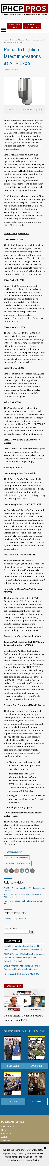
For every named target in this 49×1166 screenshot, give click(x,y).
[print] (32, 871)
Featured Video (13, 986)
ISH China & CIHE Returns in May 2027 (21, 974)
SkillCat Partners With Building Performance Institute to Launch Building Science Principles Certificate (24, 957)
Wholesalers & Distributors (18, 863)
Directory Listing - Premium (15, 919)
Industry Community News (17, 858)
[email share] (27, 871)
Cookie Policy (32, 1160)
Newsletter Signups (14, 25)
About (4, 1137)
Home (6, 40)
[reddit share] (16, 871)
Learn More (36, 1102)
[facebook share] (6, 871)
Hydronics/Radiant (17, 40)
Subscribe (13, 1066)
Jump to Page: (10, 928)
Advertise (5, 1140)
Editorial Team (7, 1126)
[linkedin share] (22, 871)
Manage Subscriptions (32, 25)
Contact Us (6, 1133)
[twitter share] (11, 871)
